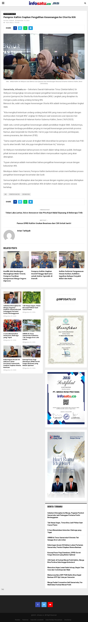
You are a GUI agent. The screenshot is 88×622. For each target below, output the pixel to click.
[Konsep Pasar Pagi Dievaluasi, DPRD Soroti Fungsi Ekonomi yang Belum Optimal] (32, 352)
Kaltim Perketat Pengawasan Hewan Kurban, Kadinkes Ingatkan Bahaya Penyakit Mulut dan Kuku (71, 275)
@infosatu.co (66, 299)
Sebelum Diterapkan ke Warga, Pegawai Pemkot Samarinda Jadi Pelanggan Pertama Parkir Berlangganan (12, 309)
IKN (5, 194)
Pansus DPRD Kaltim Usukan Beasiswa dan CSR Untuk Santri (44, 223)
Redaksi (17, 620)
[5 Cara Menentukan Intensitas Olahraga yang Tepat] (12, 325)
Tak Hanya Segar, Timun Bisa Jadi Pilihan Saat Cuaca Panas (31, 307)
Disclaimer (67, 620)
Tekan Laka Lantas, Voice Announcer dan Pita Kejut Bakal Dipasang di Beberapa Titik (44, 213)
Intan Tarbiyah (9, 20)
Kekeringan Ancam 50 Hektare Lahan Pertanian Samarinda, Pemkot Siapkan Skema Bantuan (12, 363)
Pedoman (25, 620)
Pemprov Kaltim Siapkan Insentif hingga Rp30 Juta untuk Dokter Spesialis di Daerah (41, 275)
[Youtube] (50, 604)
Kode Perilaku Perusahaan (54, 620)
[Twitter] (44, 604)
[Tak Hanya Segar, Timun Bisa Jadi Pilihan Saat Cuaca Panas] (32, 298)
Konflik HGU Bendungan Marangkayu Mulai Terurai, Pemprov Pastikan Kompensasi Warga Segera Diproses (14, 276)
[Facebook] (37, 604)
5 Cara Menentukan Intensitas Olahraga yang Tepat (11, 335)
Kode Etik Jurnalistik (37, 620)
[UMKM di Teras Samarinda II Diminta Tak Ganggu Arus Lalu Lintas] (32, 325)
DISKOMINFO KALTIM (9, 14)
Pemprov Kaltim (14, 194)
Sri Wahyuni (26, 194)
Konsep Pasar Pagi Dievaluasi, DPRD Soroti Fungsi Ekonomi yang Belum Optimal (31, 362)
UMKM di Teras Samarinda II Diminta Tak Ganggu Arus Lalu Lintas (31, 336)
